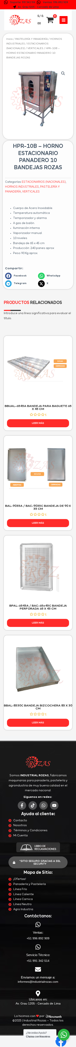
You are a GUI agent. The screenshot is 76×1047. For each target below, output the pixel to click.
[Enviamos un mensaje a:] (38, 969)
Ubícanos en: (38, 999)
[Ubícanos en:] (38, 993)
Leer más (38, 423)
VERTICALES (35, 48)
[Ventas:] (38, 924)
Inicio (9, 39)
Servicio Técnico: (38, 955)
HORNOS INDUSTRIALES (22, 186)
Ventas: (38, 932)
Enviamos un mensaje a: (38, 977)
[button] (63, 73)
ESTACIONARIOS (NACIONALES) (44, 182)
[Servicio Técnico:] (38, 947)
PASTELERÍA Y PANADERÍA (31, 39)
